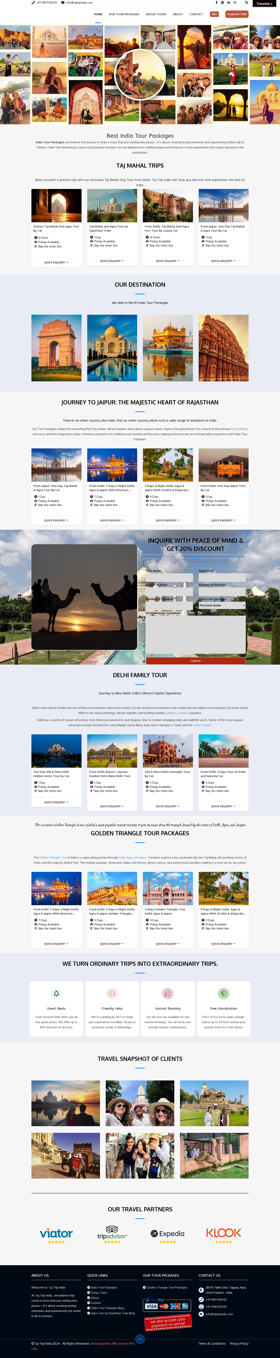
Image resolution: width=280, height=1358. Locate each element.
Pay (214, 14)
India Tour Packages (104, 1287)
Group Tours (156, 14)
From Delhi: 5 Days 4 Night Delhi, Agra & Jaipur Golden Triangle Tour (112, 913)
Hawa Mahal (239, 428)
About (178, 14)
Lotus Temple (202, 725)
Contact (196, 14)
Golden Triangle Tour (53, 857)
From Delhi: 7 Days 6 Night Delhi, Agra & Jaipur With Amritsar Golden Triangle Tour (112, 490)
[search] (247, 2)
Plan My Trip (237, 14)
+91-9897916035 (47, 2)
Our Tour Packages (124, 14)
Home (98, 14)
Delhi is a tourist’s (177, 712)
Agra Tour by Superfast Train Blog (113, 1313)
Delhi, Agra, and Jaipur (132, 857)
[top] (140, 1339)
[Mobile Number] (63, 2)
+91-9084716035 (216, 1306)
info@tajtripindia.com (79, 2)
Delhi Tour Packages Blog (107, 1307)
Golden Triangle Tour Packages (167, 1287)
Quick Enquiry (54, 261)
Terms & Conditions (212, 1343)
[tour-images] (56, 205)
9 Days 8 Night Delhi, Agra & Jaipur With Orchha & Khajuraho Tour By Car (167, 490)
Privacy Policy (239, 1343)
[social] (216, 2)
